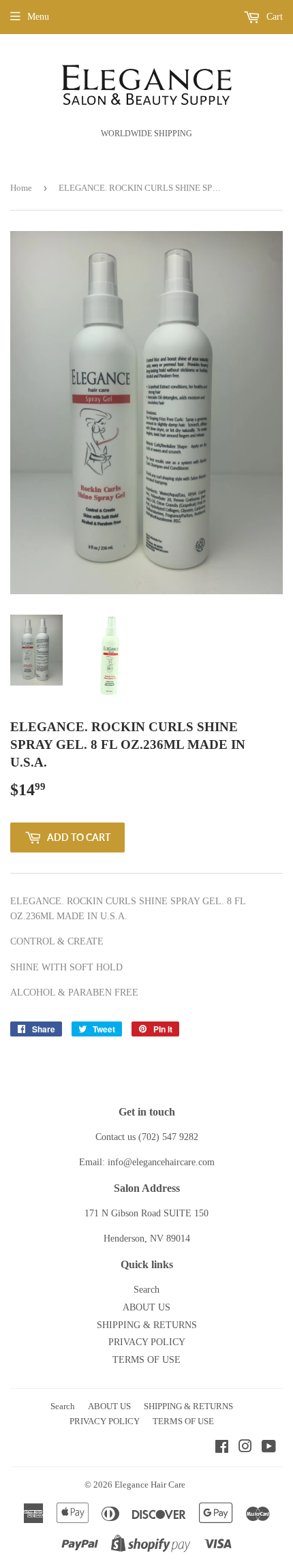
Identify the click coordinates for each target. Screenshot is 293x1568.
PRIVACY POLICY (146, 1342)
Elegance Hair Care (149, 1484)
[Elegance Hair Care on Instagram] (245, 1448)
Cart (273, 17)
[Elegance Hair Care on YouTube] (269, 1448)
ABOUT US (146, 1307)
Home (21, 188)
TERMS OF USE (146, 1360)
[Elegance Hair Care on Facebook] (222, 1448)
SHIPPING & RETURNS (147, 1325)
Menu (38, 17)
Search (146, 1290)
